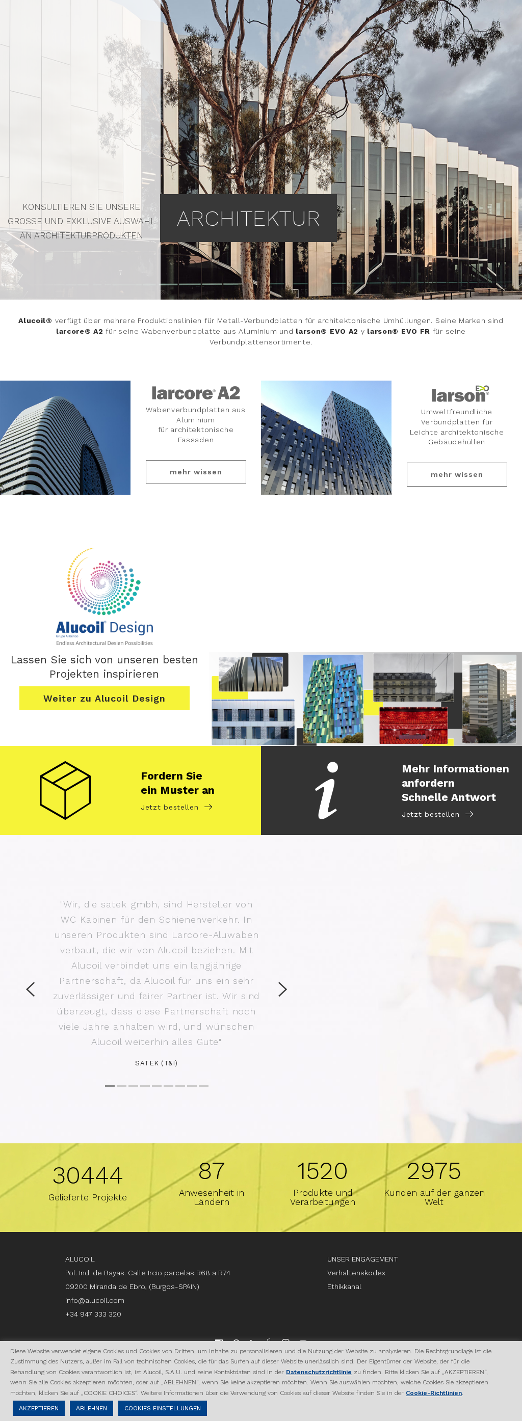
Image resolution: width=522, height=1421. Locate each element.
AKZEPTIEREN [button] (39, 1408)
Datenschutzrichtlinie (319, 1372)
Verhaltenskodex (356, 1273)
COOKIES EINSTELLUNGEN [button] (162, 1408)
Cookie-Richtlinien (434, 1393)
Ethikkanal (344, 1286)
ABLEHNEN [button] (91, 1408)
